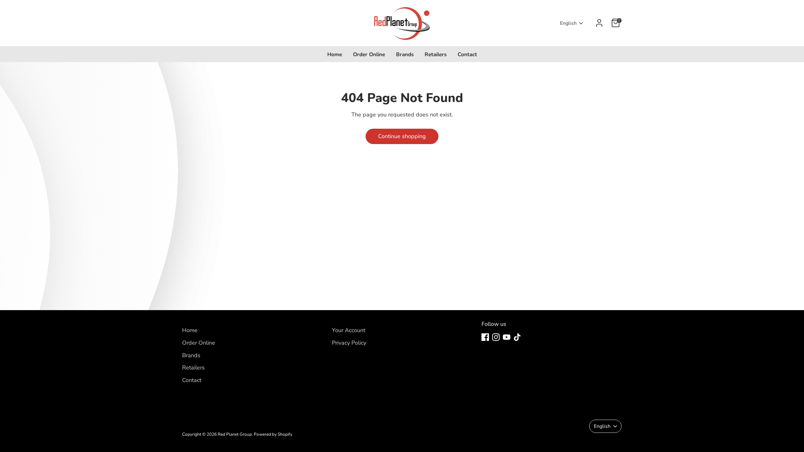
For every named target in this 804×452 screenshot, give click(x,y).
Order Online (369, 54)
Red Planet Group (235, 434)
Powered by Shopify (273, 434)
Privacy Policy (349, 343)
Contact (467, 54)
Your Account (348, 330)
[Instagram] (496, 337)
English (568, 23)
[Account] (599, 23)
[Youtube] (506, 337)
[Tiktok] (517, 337)
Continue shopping (402, 136)
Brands (405, 54)
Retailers (436, 54)
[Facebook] (485, 337)
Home (334, 54)
